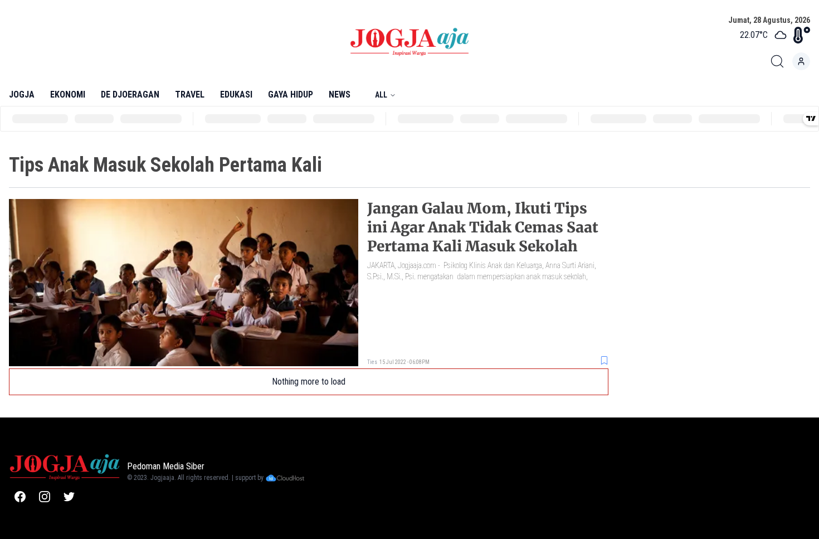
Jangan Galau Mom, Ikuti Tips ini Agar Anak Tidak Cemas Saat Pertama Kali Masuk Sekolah (482, 227)
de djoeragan (130, 94)
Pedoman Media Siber (165, 466)
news (339, 94)
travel (189, 94)
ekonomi (67, 94)
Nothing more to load (308, 381)
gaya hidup (290, 94)
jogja (22, 94)
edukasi (236, 94)
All (381, 94)
